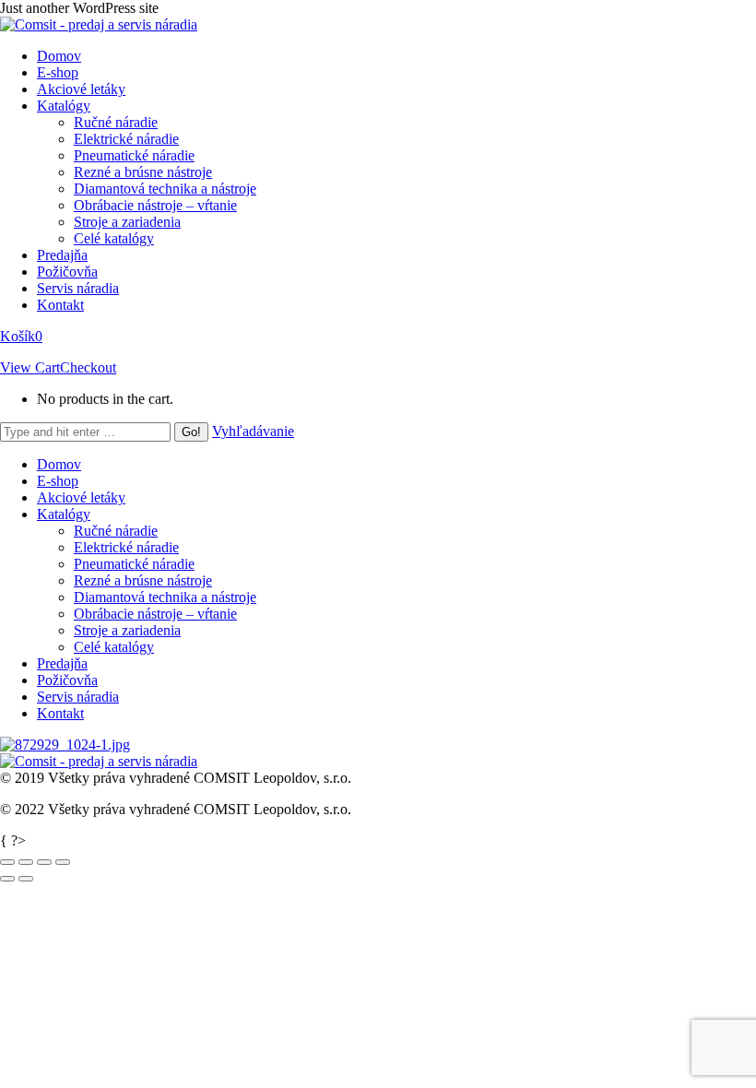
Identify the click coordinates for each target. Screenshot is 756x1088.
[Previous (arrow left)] (7, 878)
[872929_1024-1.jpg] (65, 744)
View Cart (30, 367)
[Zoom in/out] (62, 862)
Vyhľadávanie (253, 431)
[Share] (25, 862)
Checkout (88, 367)
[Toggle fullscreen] (44, 862)
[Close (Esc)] (7, 862)
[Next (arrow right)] (25, 878)
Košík (21, 336)
